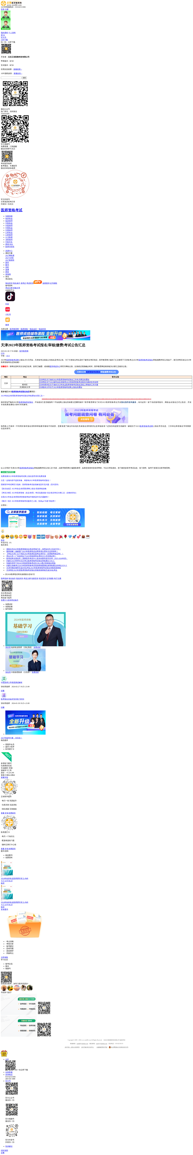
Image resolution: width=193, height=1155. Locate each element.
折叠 (2, 1153)
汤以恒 (8, 647)
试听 (7, 267)
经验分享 (16, 288)
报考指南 (4, 578)
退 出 (3, 35)
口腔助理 (9, 235)
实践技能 (9, 216)
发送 (2, 540)
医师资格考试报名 (145, 360)
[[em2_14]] (61, 537)
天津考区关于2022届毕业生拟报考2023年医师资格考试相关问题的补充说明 (68, 382)
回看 (2, 691)
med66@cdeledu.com (82, 1043)
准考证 (23, 283)
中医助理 (9, 225)
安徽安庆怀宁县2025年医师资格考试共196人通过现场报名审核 (31, 563)
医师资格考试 (11, 210)
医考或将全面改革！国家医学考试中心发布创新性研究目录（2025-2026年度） (37, 558)
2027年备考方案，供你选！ (11, 738)
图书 (7, 265)
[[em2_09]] (39, 537)
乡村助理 (9, 240)
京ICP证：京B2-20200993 (72, 1047)
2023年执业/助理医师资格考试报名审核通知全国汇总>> (22, 396)
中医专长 (9, 242)
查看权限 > (17, 69)
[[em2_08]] (34, 537)
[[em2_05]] (21, 537)
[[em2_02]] (7, 537)
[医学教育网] (11, 5)
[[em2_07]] (30, 537)
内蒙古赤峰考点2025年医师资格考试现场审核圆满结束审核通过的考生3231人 (36, 565)
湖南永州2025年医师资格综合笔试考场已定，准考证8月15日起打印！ (33, 549)
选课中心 (9, 251)
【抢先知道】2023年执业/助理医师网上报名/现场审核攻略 (23, 489)
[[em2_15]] (65, 537)
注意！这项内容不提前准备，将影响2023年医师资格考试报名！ (26, 480)
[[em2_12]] (52, 537)
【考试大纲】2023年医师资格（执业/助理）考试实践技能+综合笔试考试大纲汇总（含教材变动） (39, 493)
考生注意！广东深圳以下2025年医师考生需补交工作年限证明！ (31, 556)
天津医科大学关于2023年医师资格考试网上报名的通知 (60, 387)
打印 (2, 353)
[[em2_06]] (25, 537)
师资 (7, 272)
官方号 (3, 37)
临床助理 (9, 221)
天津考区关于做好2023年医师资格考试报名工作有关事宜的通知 (64, 379)
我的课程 (4, 33)
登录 (2, 9)
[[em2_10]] (43, 537)
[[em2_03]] (12, 537)
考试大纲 (9, 288)
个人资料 (12, 33)
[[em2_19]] (83, 537)
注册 (6, 9)
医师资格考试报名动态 (20, 392)
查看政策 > (18, 73)
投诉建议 (9, 1146)
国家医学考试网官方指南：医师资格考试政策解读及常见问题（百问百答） (30, 484)
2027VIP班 (9, 258)
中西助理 (9, 230)
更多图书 (4, 909)
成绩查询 (46, 283)
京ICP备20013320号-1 (87, 1047)
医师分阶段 (9, 247)
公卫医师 (9, 237)
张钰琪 (8, 672)
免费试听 (37, 647)
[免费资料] (4, 1056)
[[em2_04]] (16, 537)
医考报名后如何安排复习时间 (12, 699)
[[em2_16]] (70, 537)
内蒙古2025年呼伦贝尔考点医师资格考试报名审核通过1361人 (30, 561)
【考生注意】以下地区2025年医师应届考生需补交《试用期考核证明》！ (35, 554)
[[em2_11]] (48, 537)
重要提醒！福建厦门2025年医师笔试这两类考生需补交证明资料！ (32, 551)
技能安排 (34, 578)
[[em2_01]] (3, 537)
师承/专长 (9, 244)
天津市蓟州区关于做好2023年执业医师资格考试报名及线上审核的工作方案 (68, 385)
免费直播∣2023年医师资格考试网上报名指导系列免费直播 (23, 476)
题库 (7, 262)
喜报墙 (8, 274)
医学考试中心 (55, 366)
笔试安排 (42, 578)
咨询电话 (9, 1074)
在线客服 (9, 1072)
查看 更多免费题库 (8, 813)
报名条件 (16, 283)
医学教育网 (14, 329)
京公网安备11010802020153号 (119, 1047)
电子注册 (57, 578)
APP (7, 1059)
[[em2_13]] (57, 537)
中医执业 (9, 223)
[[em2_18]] (79, 537)
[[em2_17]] (74, 537)
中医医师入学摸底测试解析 (11, 682)
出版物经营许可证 (102, 1047)
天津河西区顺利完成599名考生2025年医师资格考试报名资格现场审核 (33, 568)
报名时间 (9, 283)
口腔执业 (9, 233)
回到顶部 (4, 1150)
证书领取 (53, 283)
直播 (7, 270)
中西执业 (9, 228)
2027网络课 (9, 255)
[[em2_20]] (88, 537)
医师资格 (24, 329)
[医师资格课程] (25, 734)
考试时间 (30, 283)
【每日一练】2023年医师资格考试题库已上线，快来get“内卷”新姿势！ (28, 501)
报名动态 (33, 329)
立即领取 (4, 957)
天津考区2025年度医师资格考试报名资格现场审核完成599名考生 (31, 570)
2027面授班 (9, 260)
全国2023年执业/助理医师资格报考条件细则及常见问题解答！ (25, 497)
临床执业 (9, 218)
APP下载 (4, 40)
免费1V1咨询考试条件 (9, 600)
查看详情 (4, 777)
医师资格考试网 (12, 360)
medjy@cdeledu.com (101, 1043)
